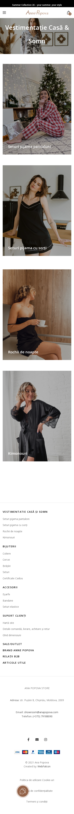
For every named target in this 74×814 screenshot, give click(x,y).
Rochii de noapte (12, 531)
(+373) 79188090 (42, 716)
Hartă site (8, 622)
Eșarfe (6, 594)
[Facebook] (28, 739)
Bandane (8, 600)
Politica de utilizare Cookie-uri (37, 780)
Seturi (6, 572)
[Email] (37, 739)
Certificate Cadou (13, 578)
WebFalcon (44, 766)
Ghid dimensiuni (12, 635)
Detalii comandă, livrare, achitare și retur (26, 629)
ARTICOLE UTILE (14, 662)
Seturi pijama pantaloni (16, 519)
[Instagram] (45, 739)
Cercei (6, 559)
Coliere (7, 553)
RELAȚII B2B (11, 656)
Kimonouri (9, 537)
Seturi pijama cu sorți (15, 525)
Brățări (7, 566)
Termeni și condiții (36, 801)
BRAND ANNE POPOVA (18, 650)
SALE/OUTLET (12, 644)
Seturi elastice (11, 606)
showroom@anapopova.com (41, 712)
